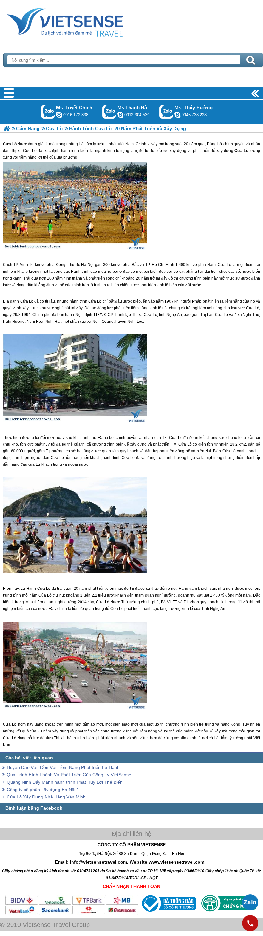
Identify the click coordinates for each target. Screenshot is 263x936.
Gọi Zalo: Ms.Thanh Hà (109, 111)
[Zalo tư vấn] (250, 902)
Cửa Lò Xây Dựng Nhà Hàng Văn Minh (46, 796)
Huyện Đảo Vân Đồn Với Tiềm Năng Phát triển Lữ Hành (63, 767)
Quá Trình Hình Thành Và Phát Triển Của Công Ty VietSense (69, 774)
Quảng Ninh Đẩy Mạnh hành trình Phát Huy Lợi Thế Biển (65, 782)
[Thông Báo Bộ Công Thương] (168, 913)
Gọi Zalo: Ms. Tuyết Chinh (48, 111)
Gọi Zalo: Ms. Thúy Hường (166, 111)
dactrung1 (177, 115)
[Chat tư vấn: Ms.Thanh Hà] (120, 115)
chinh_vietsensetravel (59, 115)
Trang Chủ (81, 21)
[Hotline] (250, 923)
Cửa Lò (224, 265)
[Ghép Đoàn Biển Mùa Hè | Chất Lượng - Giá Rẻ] (7, 128)
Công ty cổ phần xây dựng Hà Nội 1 (43, 789)
